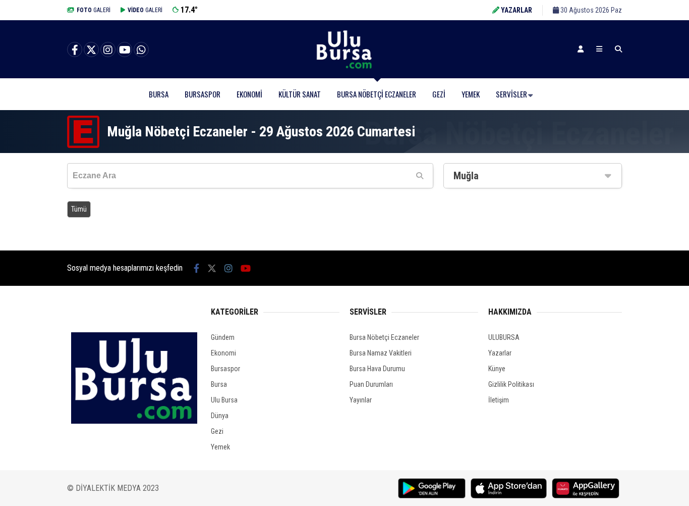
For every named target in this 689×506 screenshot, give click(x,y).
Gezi (438, 93)
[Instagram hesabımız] (108, 50)
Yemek (471, 93)
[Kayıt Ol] (581, 49)
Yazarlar (499, 353)
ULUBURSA (504, 337)
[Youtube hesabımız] (125, 50)
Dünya (219, 416)
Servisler (511, 93)
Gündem (223, 337)
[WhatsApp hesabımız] (141, 50)
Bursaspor (202, 93)
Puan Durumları (371, 384)
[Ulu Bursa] (344, 68)
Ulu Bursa (224, 400)
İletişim (498, 400)
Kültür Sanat (299, 93)
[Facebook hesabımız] (75, 50)
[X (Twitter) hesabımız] (91, 50)
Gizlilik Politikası (511, 384)
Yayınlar (361, 400)
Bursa (158, 93)
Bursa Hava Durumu (377, 369)
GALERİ (93, 10)
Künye (496, 369)
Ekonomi (249, 93)
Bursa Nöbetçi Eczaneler (376, 93)
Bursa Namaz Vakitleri (381, 353)
